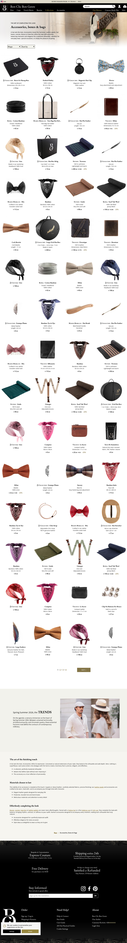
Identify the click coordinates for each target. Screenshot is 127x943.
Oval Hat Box (112, 404)
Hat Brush (79, 323)
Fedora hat (72, 810)
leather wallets (33, 810)
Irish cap (95, 810)
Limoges (48, 404)
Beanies (39, 10)
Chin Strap (48, 525)
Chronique (79, 242)
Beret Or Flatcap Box (17, 80)
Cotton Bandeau (16, 121)
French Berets (28, 10)
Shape (10, 46)
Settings (11, 931)
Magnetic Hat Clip (80, 80)
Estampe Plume (17, 323)
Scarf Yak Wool (111, 202)
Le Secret (79, 445)
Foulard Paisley (48, 80)
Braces (12, 810)
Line (17, 161)
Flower (111, 80)
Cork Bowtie (16, 242)
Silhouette (47, 364)
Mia (16, 202)
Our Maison (97, 10)
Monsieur (111, 242)
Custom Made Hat (112, 10)
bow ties (23, 810)
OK (95, 896)
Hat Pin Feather (80, 121)
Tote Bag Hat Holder (47, 121)
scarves (17, 810)
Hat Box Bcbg (48, 161)
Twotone (79, 161)
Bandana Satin (112, 485)
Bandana (48, 202)
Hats (12, 10)
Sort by (25, 46)
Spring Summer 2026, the (32, 712)
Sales (123, 10)
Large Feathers (17, 647)
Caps (19, 10)
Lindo (79, 202)
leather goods (99, 787)
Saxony (79, 485)
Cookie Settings (62, 929)
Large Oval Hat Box (48, 242)
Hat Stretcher (112, 525)
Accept (30, 931)
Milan (111, 121)
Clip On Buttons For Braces (111, 606)
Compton (48, 445)
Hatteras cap (86, 810)
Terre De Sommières (111, 445)
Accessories (61, 10)
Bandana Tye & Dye (48, 323)
